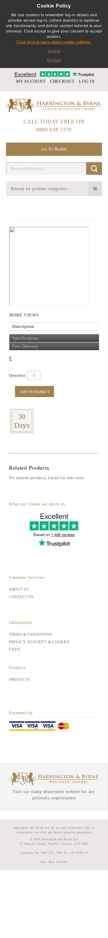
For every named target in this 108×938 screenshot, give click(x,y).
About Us (19, 589)
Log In (86, 81)
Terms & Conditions (30, 634)
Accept (54, 51)
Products (19, 679)
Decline (54, 60)
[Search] (94, 168)
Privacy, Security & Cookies (39, 642)
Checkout (62, 81)
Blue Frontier (57, 861)
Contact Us (21, 597)
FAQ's (14, 649)
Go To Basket (54, 149)
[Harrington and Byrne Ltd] (54, 105)
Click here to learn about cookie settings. (53, 42)
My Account (31, 81)
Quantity (17, 375)
